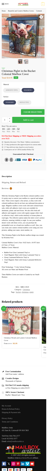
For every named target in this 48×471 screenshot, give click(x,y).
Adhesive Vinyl (12, 90)
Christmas (26, 289)
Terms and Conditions (10, 422)
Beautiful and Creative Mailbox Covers (21, 11)
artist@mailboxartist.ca (15, 441)
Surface (5, 97)
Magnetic (28, 90)
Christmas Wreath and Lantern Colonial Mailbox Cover (20, 339)
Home (4, 11)
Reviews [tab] (6, 188)
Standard (10, 102)
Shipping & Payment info (11, 412)
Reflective (24, 102)
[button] (43, 4)
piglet (31, 292)
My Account (6, 406)
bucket (18, 292)
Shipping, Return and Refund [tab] (14, 182)
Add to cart (28, 120)
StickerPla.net (27, 458)
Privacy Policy (7, 418)
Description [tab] (7, 176)
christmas (25, 292)
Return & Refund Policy (11, 409)
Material (6, 84)
